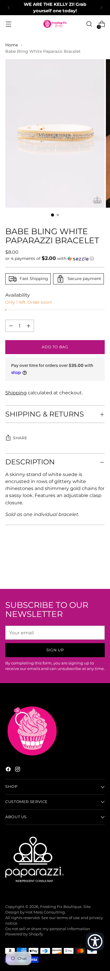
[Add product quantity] (11, 326)
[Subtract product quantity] (28, 326)
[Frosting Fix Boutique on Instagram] (18, 770)
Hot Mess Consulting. (46, 912)
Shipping (16, 393)
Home (11, 45)
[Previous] (8, 7)
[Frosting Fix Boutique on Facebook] (8, 770)
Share (20, 438)
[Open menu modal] (8, 24)
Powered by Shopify (24, 934)
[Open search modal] (89, 24)
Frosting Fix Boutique (61, 906)
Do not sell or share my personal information (47, 929)
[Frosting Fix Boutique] (55, 24)
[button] (55, 258)
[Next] (101, 7)
